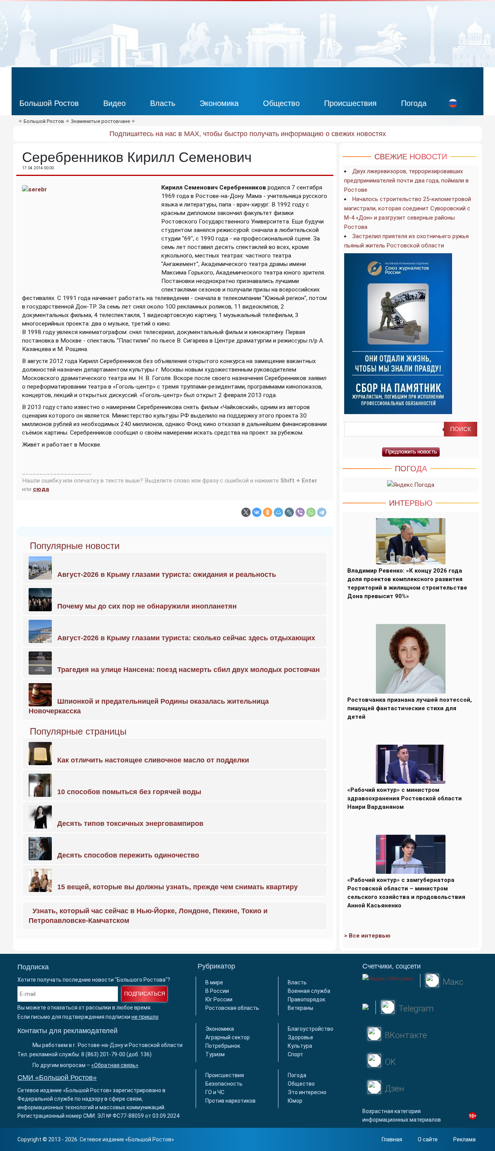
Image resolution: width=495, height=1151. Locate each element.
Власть (162, 103)
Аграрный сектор (227, 1037)
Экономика (219, 103)
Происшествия (350, 103)
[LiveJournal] (289, 512)
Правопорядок (306, 999)
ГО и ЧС (214, 1092)
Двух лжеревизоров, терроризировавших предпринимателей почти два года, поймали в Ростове (406, 180)
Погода (414, 103)
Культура (300, 1046)
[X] (246, 512)
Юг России (218, 999)
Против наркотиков (230, 1101)
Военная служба (309, 991)
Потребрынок (222, 1046)
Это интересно (307, 1092)
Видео (114, 103)
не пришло (145, 1017)
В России (217, 991)
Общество (281, 103)
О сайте (428, 1139)
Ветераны (300, 1008)
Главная (392, 1139)
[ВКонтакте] (256, 512)
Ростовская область (232, 1008)
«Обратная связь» (114, 1065)
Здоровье (300, 1037)
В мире (214, 982)
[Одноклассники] (267, 512)
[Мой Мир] (278, 512)
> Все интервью (367, 935)
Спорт (295, 1054)
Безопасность (223, 1084)
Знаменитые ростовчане (100, 121)
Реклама (464, 1139)
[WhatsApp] (311, 512)
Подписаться (144, 994)
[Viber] (300, 512)
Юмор (295, 1101)
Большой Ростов (49, 103)
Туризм (215, 1054)
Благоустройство (310, 1029)
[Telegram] (321, 512)
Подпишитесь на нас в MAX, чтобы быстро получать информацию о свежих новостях (247, 134)
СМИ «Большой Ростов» (57, 1077)
